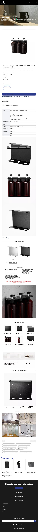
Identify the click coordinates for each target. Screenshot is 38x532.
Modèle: (4, 74)
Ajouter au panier (6, 86)
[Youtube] (21, 524)
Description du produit (8, 94)
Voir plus (19, 487)
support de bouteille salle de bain (9, 450)
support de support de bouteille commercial (10, 452)
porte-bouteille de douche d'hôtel (24, 446)
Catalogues (4, 509)
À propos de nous (5, 503)
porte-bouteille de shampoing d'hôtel (9, 448)
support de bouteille (19, 450)
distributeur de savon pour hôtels (8, 444)
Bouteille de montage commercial (26, 452)
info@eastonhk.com (19, 496)
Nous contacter (4, 511)
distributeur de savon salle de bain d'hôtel (23, 444)
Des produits (4, 504)
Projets (3, 506)
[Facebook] (14, 524)
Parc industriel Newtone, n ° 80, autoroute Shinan (19, 497)
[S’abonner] (35, 521)
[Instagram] (24, 524)
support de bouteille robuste (22, 448)
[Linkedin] (16, 524)
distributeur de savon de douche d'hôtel (10, 446)
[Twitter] (19, 524)
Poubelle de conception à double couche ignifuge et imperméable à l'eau (18, 472)
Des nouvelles (4, 507)
